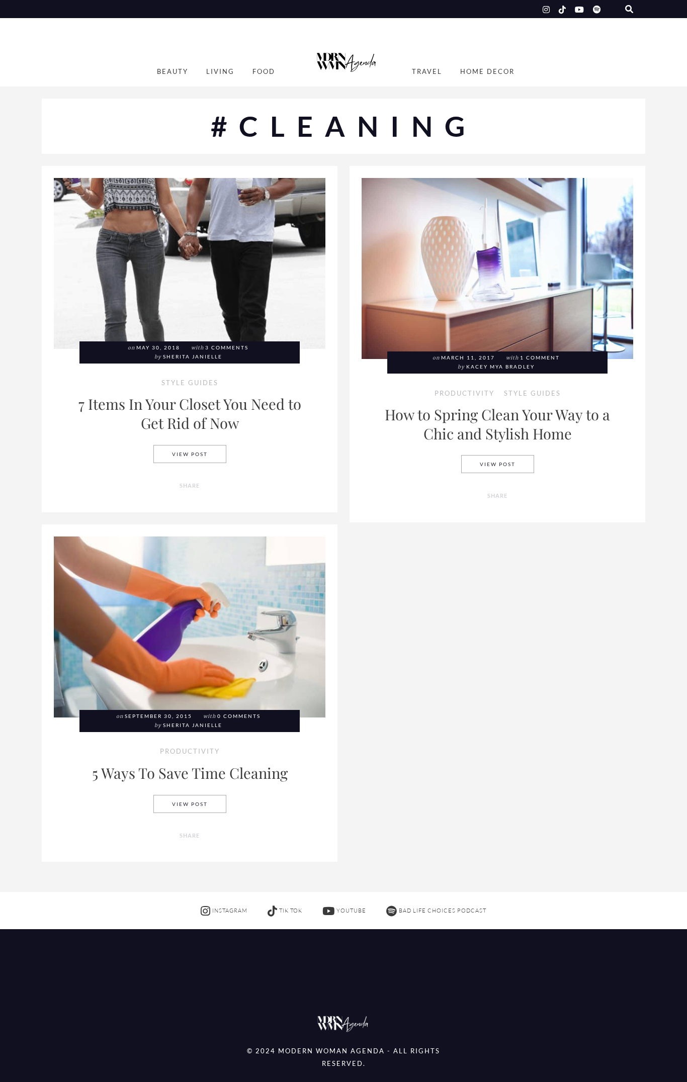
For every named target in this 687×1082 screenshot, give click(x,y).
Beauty (172, 71)
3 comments (226, 347)
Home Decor (487, 71)
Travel (427, 71)
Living (220, 71)
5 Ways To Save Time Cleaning (190, 772)
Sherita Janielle (192, 356)
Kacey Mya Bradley (500, 367)
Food (263, 71)
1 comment (540, 357)
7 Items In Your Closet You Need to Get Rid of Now (189, 413)
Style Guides (189, 383)
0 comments (239, 716)
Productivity (464, 394)
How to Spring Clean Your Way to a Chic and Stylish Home (497, 423)
